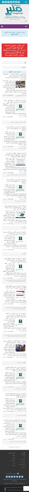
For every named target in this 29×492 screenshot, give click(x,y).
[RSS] (3, 2)
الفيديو (13, 458)
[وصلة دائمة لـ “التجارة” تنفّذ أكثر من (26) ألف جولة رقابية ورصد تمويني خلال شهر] (20, 108)
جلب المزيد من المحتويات (14, 447)
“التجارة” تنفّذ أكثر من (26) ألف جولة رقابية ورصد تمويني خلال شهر (15, 101)
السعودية (19, 201)
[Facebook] (8, 2)
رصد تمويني (13, 122)
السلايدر (14, 224)
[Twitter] (6, 2)
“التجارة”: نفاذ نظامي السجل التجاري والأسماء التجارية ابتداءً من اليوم (15, 421)
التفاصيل (24, 93)
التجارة (17, 96)
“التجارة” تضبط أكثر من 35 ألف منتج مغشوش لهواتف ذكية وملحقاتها (15, 342)
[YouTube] (13, 2)
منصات (20, 148)
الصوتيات (13, 461)
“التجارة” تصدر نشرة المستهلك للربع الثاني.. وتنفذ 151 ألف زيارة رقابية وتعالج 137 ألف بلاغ (15, 208)
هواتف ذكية (19, 362)
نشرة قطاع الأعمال (18, 389)
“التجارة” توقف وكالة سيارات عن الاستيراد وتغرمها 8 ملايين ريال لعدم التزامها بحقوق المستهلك (15, 155)
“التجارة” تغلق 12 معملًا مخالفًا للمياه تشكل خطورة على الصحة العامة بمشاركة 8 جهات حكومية (15, 260)
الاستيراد (22, 175)
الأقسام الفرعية (11, 453)
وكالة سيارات (9, 175)
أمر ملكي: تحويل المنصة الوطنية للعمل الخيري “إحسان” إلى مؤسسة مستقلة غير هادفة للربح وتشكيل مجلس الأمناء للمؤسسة (14, 50)
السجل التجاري (12, 441)
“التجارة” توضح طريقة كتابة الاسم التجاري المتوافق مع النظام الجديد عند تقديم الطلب (15, 395)
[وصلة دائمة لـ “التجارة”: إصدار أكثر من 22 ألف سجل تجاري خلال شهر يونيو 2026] (20, 239)
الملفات (13, 465)
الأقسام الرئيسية (23, 454)
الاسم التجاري (22, 415)
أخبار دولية (22, 460)
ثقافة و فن (23, 462)
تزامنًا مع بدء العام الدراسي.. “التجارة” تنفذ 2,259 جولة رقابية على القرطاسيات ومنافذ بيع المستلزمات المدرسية (14, 77)
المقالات (13, 456)
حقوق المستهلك (15, 175)
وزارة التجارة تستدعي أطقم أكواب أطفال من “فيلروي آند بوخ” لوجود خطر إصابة (15, 288)
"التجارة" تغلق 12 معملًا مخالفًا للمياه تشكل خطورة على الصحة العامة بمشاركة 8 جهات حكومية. (15, 280)
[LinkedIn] (16, 2)
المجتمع (23, 467)
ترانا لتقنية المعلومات (13, 490)
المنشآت (16, 201)
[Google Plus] (11, 2)
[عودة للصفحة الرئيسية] (14, 11)
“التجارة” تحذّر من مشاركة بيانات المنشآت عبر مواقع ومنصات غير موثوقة (16, 129)
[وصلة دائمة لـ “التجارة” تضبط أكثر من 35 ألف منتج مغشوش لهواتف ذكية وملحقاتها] (20, 348)
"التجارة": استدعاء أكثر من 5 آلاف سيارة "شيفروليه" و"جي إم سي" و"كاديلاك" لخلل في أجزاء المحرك (14, 335)
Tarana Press (14, 487)
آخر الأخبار (23, 95)
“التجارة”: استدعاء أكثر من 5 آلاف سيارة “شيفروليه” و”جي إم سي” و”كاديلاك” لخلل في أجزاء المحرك (15, 315)
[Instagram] (19, 2)
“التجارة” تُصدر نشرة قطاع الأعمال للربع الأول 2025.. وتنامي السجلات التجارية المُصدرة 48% (15, 369)
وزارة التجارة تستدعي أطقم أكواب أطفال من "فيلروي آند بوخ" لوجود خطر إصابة (15, 308)
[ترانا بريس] (5, 490)
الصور (14, 463)
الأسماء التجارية (21, 441)
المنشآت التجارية (18, 122)
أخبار (20, 95)
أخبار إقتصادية (18, 224)
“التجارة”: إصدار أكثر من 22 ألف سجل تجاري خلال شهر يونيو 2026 (14, 233)
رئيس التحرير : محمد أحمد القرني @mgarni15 (14, 33)
